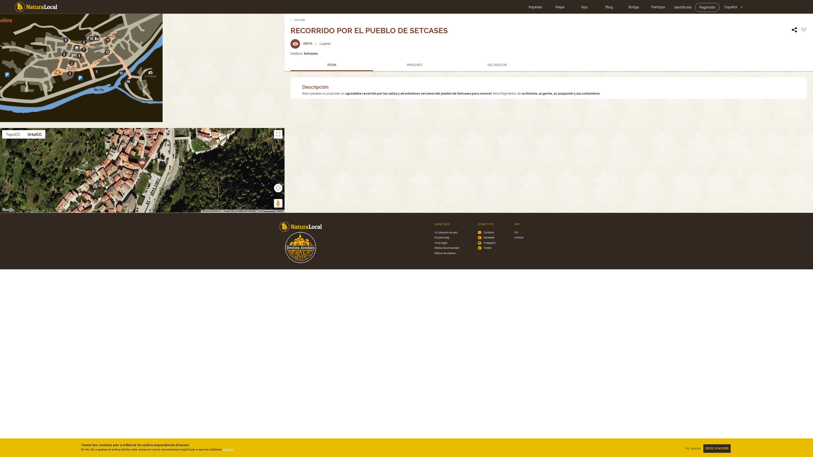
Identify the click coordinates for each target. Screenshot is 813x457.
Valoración (497, 65)
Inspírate (535, 7)
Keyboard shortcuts (211, 211)
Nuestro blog (441, 237)
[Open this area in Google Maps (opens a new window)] (8, 210)
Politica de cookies (445, 253)
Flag (803, 30)
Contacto (489, 232)
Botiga (633, 7)
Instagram (490, 242)
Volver (299, 20)
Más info (228, 449)
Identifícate (682, 7)
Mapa (559, 7)
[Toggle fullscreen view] (278, 134)
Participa (658, 7)
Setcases (311, 53)
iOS (516, 232)
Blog (609, 7)
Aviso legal (440, 242)
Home (36, 7)
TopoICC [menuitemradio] (13, 134)
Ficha (332, 65)
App (584, 7)
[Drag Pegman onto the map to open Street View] (278, 203)
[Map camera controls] (278, 188)
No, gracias (693, 448)
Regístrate (707, 7)
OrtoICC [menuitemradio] (35, 134)
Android (518, 237)
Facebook (489, 237)
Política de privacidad (446, 247)
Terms (280, 211)
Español (731, 7)
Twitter (488, 247)
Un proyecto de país (446, 232)
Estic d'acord (717, 448)
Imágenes (414, 65)
